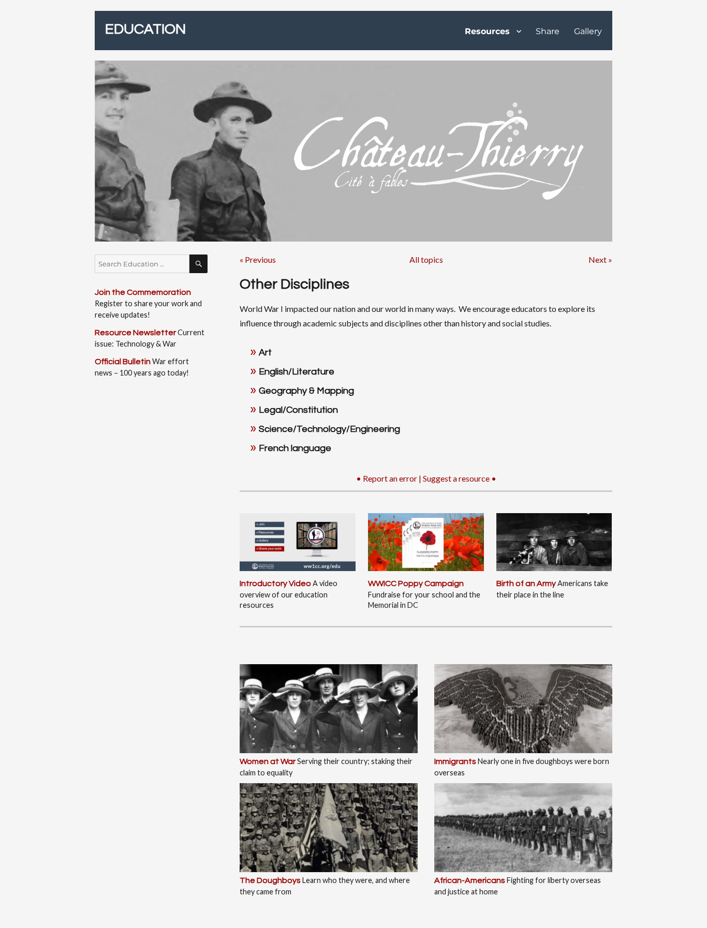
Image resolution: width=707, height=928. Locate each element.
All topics (426, 259)
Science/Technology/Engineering (329, 429)
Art (265, 352)
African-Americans (469, 880)
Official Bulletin (123, 361)
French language (295, 448)
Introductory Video (275, 583)
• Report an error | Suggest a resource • (426, 478)
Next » (600, 259)
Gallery (588, 31)
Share (547, 31)
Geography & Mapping (306, 391)
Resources (487, 31)
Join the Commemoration (143, 292)
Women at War (268, 761)
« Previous (258, 259)
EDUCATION (145, 29)
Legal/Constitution (298, 410)
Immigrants (455, 761)
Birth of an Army (526, 583)
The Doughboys (270, 880)
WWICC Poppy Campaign (416, 583)
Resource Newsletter (135, 332)
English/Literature (296, 372)
